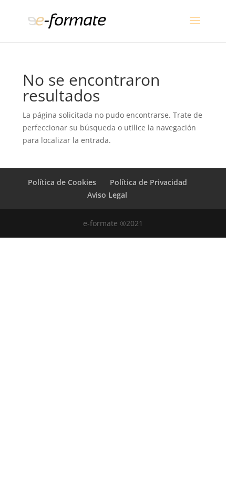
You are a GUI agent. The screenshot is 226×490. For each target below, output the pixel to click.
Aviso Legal (107, 195)
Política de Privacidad (148, 182)
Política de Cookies (62, 182)
